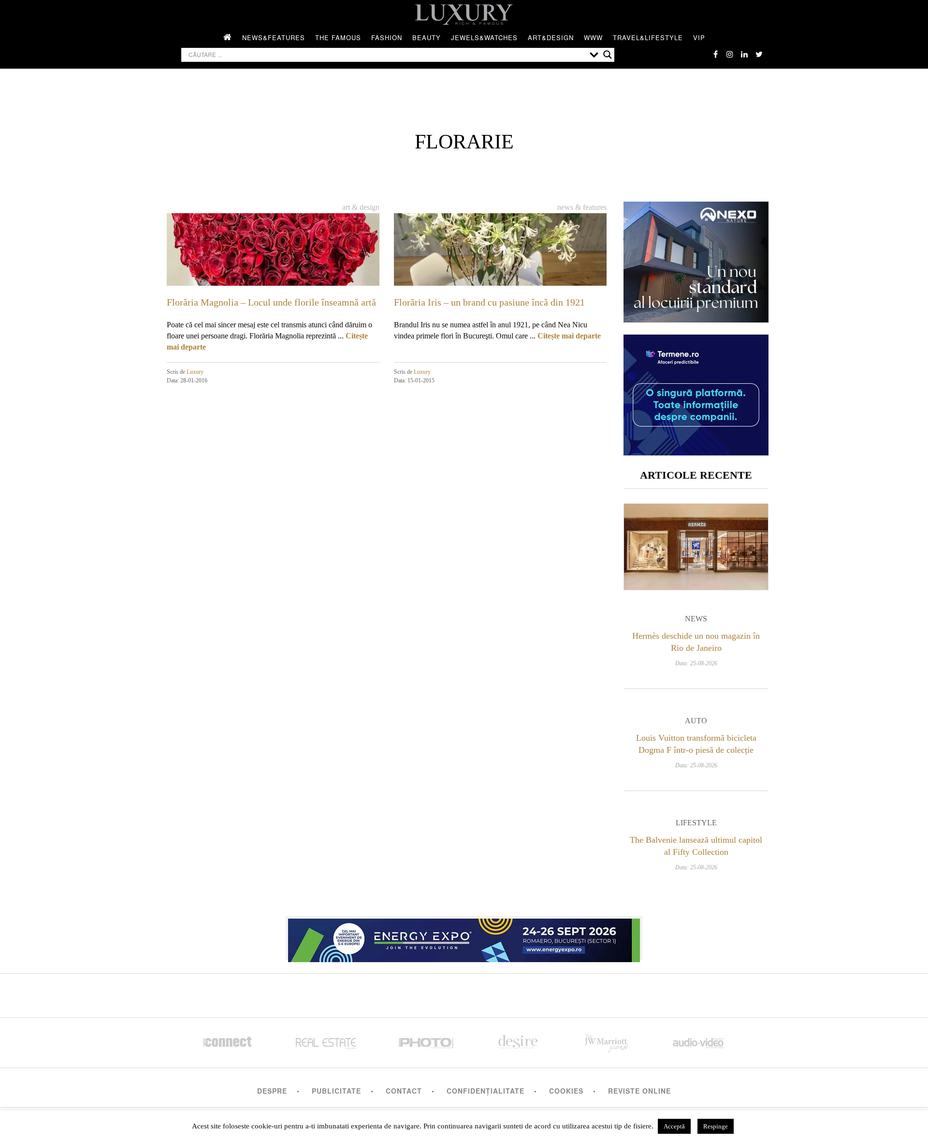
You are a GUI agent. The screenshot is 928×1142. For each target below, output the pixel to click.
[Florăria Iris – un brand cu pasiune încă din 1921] (500, 272)
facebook (715, 54)
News (696, 619)
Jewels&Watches (484, 37)
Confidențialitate (485, 1091)
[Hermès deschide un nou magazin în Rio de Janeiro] (696, 546)
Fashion (386, 37)
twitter (759, 54)
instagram (730, 54)
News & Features (582, 207)
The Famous (338, 37)
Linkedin (744, 54)
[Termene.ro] (696, 451)
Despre (272, 1091)
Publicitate (336, 1091)
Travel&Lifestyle (648, 37)
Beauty (426, 37)
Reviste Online (639, 1091)
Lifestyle (696, 823)
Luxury (195, 371)
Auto (696, 721)
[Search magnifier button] (607, 54)
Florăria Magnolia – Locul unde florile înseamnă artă (271, 302)
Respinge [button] (715, 1126)
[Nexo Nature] (696, 318)
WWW (593, 37)
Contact (404, 1091)
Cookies (566, 1091)
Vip (699, 37)
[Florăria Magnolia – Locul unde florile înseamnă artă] (273, 272)
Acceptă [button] (674, 1126)
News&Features (273, 37)
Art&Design (551, 37)
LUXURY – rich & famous (464, 14)
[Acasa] (227, 37)
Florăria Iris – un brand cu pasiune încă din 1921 (489, 302)
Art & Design (360, 207)
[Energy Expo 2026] (464, 938)
